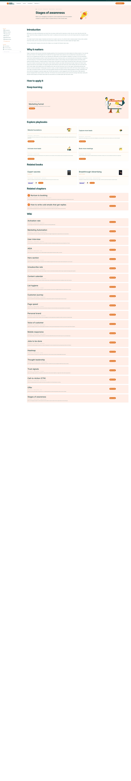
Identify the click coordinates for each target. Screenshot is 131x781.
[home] (10, 3)
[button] (37, 3)
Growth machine (31, 101)
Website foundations (36, 250)
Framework (18, 3)
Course (24, 3)
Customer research (36, 241)
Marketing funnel (30, 135)
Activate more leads (42, 197)
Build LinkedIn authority (37, 278)
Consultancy (30, 3)
